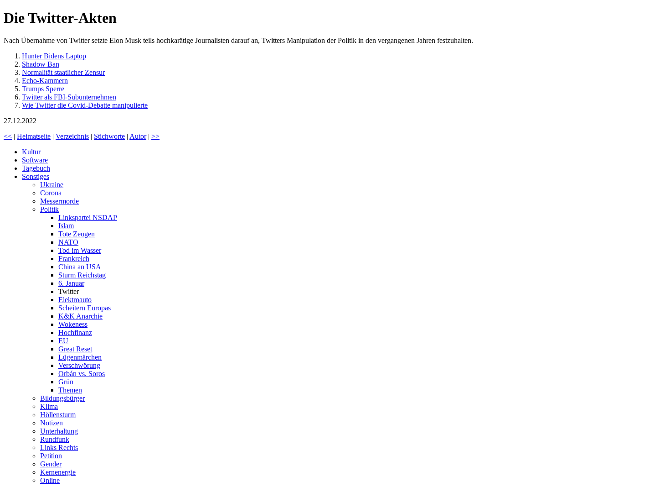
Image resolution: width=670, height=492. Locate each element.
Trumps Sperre (43, 89)
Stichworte (109, 136)
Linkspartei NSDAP (87, 217)
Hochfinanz (75, 332)
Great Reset (75, 349)
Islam (66, 226)
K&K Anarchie (80, 316)
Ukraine (51, 184)
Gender (51, 464)
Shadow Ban (40, 64)
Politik (49, 209)
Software (35, 160)
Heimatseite (34, 136)
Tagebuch (36, 168)
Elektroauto (75, 300)
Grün (65, 382)
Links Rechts (59, 447)
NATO (68, 242)
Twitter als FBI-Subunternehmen (69, 97)
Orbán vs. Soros (81, 373)
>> (155, 136)
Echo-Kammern (45, 80)
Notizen (51, 423)
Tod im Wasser (79, 250)
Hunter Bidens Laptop (54, 56)
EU (63, 341)
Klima (49, 406)
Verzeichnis (72, 136)
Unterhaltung (59, 431)
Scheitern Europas (84, 308)
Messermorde (59, 201)
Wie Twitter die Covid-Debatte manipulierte (85, 105)
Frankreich (73, 258)
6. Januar (71, 283)
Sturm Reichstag (82, 275)
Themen (70, 390)
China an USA (79, 267)
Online (50, 480)
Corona (51, 193)
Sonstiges (35, 176)
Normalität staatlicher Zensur (63, 72)
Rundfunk (54, 439)
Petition (51, 456)
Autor (137, 136)
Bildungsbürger (62, 398)
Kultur (31, 152)
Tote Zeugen (76, 234)
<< (8, 136)
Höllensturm (58, 415)
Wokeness (73, 324)
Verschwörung (79, 365)
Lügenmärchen (80, 357)
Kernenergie (58, 472)
